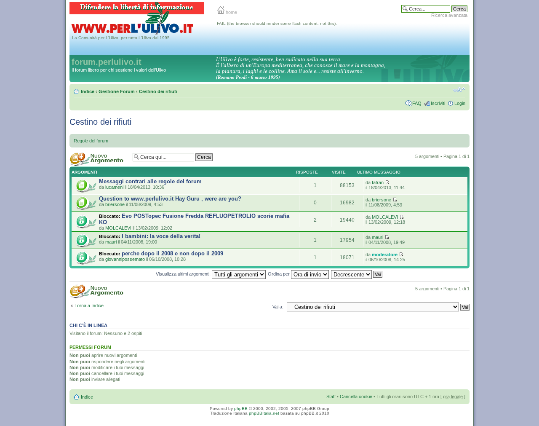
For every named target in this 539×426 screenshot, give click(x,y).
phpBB (241, 408)
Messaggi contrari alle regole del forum (150, 181)
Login (459, 103)
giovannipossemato (125, 259)
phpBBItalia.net (264, 413)
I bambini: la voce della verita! (161, 236)
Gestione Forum (117, 91)
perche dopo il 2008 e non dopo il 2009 (172, 253)
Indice (87, 91)
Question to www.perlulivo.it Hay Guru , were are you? (170, 199)
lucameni (114, 187)
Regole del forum (91, 140)
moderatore (385, 254)
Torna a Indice (89, 305)
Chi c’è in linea (88, 325)
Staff (331, 396)
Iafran (378, 182)
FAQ (417, 103)
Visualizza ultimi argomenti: (184, 273)
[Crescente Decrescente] (357, 273)
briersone (115, 204)
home (230, 12)
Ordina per (279, 273)
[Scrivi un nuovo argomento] (98, 159)
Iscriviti (438, 103)
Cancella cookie (356, 396)
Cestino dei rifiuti (158, 91)
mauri (111, 241)
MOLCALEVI (118, 227)
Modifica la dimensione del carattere (459, 90)
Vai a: (277, 306)
